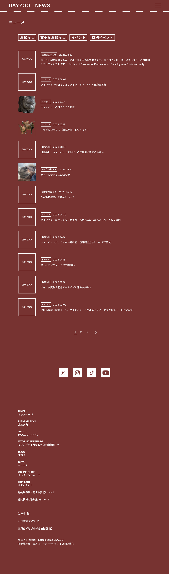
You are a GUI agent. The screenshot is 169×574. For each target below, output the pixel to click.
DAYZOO (22, 5)
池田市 (22, 513)
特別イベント (102, 37)
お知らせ (27, 37)
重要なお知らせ (52, 37)
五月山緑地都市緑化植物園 (33, 528)
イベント (78, 37)
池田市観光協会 (26, 521)
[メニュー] (158, 5)
